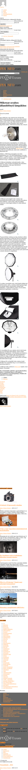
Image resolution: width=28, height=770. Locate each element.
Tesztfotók (5, 665)
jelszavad (16, 22)
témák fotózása (6, 664)
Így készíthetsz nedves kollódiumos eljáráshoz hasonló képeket (11, 556)
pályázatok (5, 653)
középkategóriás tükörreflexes (10, 686)
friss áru (5, 640)
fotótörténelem (6, 637)
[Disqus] (14, 426)
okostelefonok (6, 651)
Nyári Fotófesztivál (8, 700)
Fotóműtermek (6, 701)
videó (4, 671)
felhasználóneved (18, 21)
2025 (4, 731)
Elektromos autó (4, 719)
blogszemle (6, 627)
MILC (4, 696)
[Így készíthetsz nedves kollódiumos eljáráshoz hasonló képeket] (8, 552)
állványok (5, 626)
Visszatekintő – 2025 (6, 765)
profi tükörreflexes (7, 688)
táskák (4, 661)
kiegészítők (6, 646)
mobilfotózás (6, 648)
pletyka (5, 655)
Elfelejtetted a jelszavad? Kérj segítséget (10, 46)
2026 (4, 728)
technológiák (6, 662)
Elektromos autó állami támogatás (9, 722)
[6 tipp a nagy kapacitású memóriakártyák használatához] (8, 525)
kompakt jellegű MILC (8, 681)
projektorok (6, 657)
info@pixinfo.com (10, 745)
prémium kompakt (7, 678)
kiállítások (5, 644)
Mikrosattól (17, 366)
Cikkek (5, 12)
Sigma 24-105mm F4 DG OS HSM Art (16, 395)
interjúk (5, 641)
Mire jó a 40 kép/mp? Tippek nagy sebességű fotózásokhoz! (11, 583)
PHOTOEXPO (7, 699)
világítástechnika (7, 99)
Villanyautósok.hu (21, 704)
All (4, 623)
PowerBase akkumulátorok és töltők (17, 397)
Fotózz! (5, 15)
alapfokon (5, 625)
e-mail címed (17, 30)
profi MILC (6, 685)
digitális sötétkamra (8, 629)
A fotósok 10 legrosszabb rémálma (11, 505)
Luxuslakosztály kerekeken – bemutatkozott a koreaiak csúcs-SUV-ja (14, 714)
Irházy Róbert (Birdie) (5, 110)
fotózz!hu (5, 639)
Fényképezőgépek (7, 14)
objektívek (5, 650)
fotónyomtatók (6, 636)
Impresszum (6, 694)
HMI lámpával (19, 148)
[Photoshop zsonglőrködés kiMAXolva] (8, 604)
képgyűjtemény (7, 643)
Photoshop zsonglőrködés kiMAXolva (12, 607)
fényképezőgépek (7, 633)
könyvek (5, 647)
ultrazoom (5, 676)
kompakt (5, 675)
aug (21, 728)
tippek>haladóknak (8, 667)
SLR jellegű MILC (7, 682)
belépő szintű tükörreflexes (9, 683)
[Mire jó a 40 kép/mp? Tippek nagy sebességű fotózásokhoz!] (8, 579)
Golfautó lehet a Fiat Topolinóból (11, 716)
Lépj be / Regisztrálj (8, 36)
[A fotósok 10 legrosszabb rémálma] (8, 502)
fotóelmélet (6, 634)
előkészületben (6, 630)
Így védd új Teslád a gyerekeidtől (11, 712)
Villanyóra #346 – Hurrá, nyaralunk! (12, 707)
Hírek (4, 11)
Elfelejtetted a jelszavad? (6, 25)
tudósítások (6, 669)
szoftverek (5, 660)
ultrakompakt (6, 674)
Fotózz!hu (5, 697)
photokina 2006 (7, 654)
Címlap (5, 10)
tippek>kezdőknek (7, 668)
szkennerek (6, 658)
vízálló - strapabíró (7, 679)
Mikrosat (5, 379)
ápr (14, 731)
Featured (5, 632)
